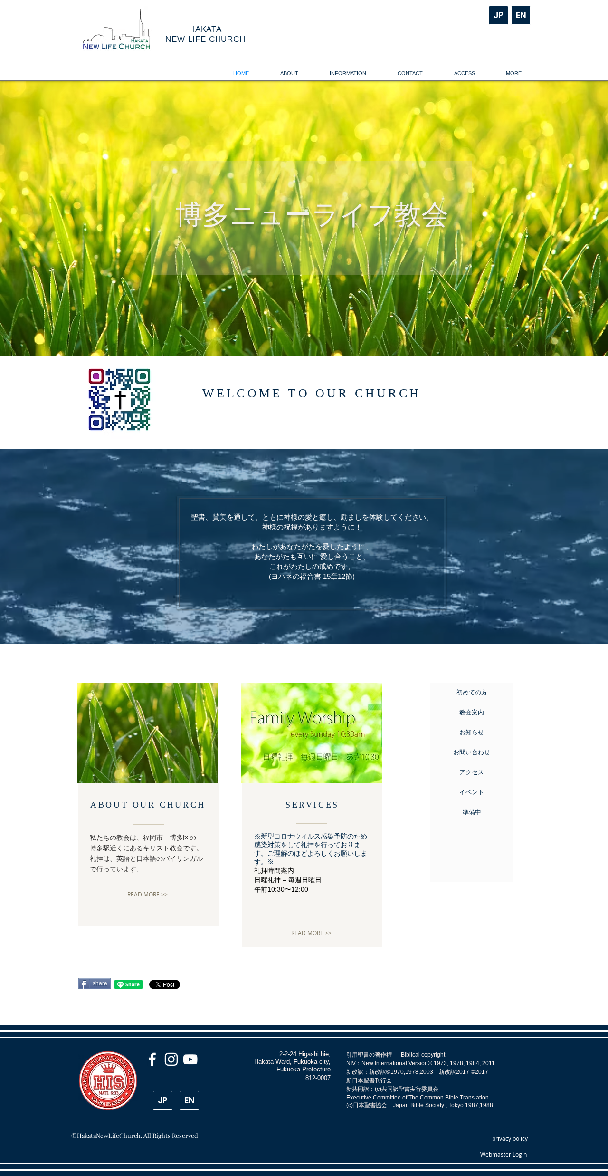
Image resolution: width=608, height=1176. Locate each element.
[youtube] (190, 1059)
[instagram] (171, 1059)
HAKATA (205, 29)
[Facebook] (152, 1059)
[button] (289, 73)
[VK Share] (206, 984)
